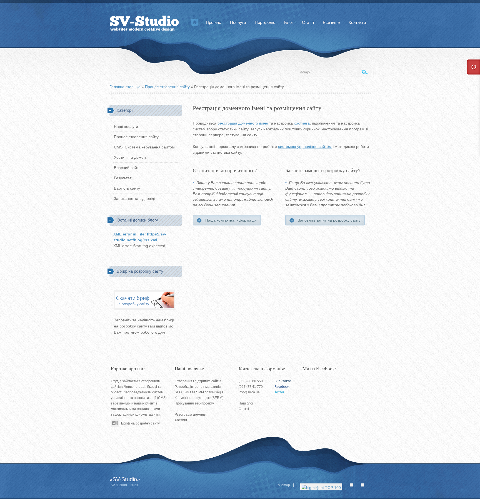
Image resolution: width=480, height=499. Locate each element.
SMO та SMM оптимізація (203, 392)
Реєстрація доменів (190, 414)
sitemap (284, 485)
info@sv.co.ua (249, 392)
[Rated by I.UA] (355, 486)
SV (113, 485)
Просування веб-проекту (194, 403)
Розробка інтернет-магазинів (198, 387)
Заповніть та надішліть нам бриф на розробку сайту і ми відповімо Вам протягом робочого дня (144, 326)
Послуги (238, 22)
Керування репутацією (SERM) (199, 398)
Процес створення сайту (136, 137)
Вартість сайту (127, 188)
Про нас (213, 22)
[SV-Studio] (144, 22)
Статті (244, 409)
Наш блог (246, 403)
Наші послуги (126, 126)
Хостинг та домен (130, 157)
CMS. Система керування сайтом (144, 147)
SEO (178, 392)
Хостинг (181, 420)
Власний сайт (126, 167)
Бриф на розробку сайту (140, 423)
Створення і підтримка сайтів (198, 381)
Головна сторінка (194, 22)
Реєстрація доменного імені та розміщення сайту (257, 108)
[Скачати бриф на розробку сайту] (119, 422)
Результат (122, 178)
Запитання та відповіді (134, 198)
